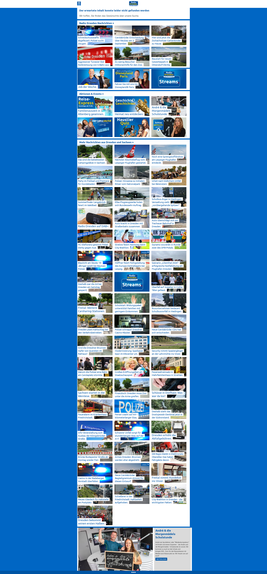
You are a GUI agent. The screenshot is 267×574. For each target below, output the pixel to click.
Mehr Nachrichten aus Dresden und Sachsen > (106, 142)
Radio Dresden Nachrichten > (96, 23)
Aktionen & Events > (91, 93)
